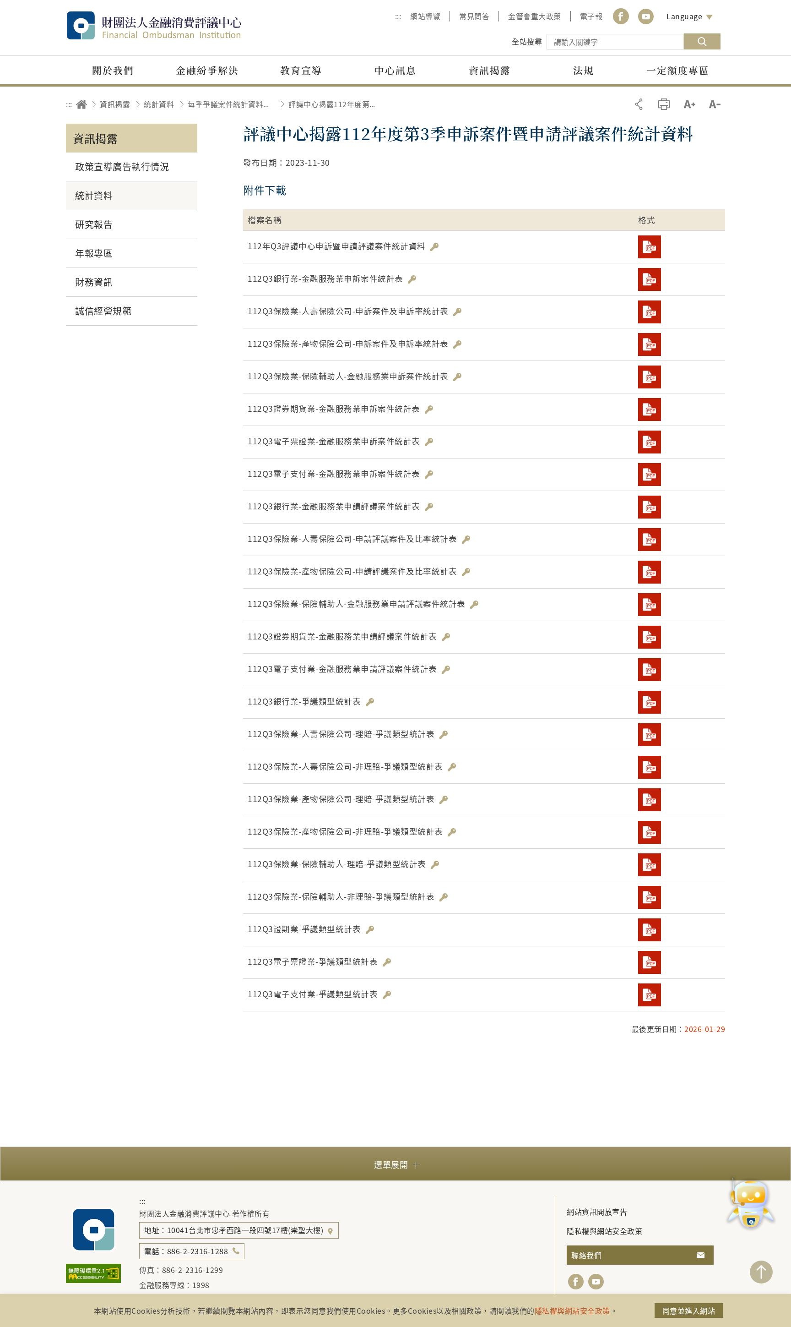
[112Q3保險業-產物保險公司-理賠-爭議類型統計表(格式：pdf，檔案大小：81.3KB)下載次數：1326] (649, 799)
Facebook (621, 16)
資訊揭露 (115, 103)
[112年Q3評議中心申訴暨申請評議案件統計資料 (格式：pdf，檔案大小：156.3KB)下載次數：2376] (649, 246)
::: (398, 16)
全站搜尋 (527, 41)
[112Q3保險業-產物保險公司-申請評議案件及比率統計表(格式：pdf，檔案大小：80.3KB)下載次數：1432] (649, 572)
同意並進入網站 (688, 1310)
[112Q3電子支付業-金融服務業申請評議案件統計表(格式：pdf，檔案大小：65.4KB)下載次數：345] (649, 669)
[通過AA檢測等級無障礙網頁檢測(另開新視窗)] (93, 1279)
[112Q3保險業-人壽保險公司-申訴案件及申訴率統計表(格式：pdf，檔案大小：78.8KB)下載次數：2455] (649, 311)
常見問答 (474, 16)
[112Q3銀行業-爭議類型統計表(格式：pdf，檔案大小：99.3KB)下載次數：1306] (649, 702)
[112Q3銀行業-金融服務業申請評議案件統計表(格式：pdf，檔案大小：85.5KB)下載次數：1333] (649, 507)
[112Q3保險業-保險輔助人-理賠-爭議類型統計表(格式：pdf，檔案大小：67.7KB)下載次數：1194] (649, 864)
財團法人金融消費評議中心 (173, 25)
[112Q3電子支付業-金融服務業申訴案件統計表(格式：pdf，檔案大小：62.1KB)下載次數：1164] (649, 474)
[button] (395, 1164)
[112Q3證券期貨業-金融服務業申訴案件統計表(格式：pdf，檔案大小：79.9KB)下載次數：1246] (649, 409)
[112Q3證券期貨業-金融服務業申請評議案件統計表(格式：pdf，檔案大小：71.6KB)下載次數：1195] (649, 637)
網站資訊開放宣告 (597, 1212)
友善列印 (664, 104)
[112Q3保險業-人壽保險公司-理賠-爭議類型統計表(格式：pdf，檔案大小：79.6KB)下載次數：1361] (649, 734)
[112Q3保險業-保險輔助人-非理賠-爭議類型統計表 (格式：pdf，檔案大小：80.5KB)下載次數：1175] (649, 897)
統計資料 (159, 103)
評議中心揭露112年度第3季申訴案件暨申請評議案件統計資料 (331, 103)
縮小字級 (714, 104)
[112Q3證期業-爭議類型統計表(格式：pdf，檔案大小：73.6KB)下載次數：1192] (649, 929)
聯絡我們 (586, 1255)
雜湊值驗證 (434, 247)
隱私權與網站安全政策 (604, 1231)
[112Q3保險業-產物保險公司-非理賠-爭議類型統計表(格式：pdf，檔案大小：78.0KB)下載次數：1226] (649, 832)
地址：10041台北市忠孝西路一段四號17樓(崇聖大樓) (234, 1229)
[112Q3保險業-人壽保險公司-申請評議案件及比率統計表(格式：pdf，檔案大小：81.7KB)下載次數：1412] (649, 539)
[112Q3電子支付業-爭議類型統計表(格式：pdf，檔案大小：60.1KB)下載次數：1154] (649, 994)
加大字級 (689, 104)
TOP (761, 1272)
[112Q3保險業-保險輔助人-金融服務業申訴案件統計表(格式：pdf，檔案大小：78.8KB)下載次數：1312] (649, 377)
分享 (638, 104)
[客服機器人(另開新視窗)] (751, 1204)
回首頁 (81, 104)
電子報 (591, 16)
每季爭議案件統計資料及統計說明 (231, 103)
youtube (646, 16)
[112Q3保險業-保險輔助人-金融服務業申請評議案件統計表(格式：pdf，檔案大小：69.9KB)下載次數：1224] (649, 604)
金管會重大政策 (534, 16)
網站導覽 (425, 16)
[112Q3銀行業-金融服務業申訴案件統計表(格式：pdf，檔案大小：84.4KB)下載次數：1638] (649, 279)
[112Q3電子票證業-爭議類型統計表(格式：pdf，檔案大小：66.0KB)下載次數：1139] (649, 962)
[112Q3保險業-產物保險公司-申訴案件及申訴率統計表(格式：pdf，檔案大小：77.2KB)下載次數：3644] (649, 344)
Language (684, 16)
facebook (576, 1282)
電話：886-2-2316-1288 (186, 1250)
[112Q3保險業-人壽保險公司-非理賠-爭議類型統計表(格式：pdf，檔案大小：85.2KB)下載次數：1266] (649, 767)
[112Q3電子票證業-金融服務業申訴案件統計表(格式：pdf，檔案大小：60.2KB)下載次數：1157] (649, 442)
